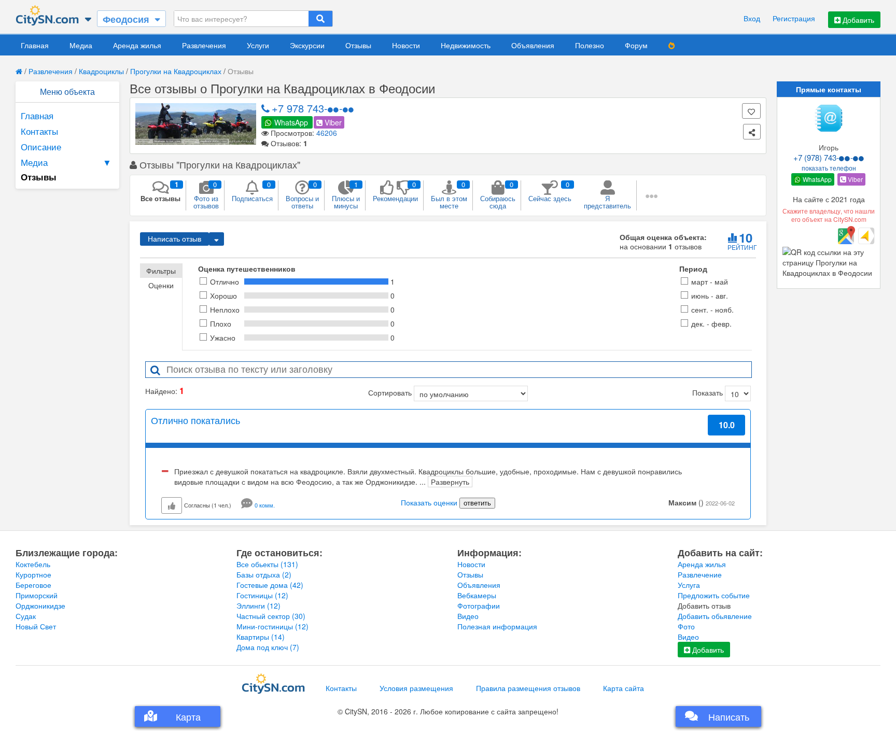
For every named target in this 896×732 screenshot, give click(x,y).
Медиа (80, 45)
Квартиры (260, 636)
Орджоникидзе (40, 605)
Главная (35, 45)
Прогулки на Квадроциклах (175, 71)
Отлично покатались (195, 420)
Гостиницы (262, 595)
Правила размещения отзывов (528, 688)
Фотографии (478, 605)
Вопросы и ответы (302, 194)
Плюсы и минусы (346, 194)
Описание (41, 146)
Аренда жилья (137, 45)
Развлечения (204, 45)
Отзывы (358, 45)
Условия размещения (416, 688)
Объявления (532, 45)
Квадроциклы (101, 71)
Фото (686, 626)
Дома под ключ (267, 647)
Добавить (857, 20)
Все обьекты (267, 564)
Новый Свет (36, 626)
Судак (26, 616)
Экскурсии (307, 45)
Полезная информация (497, 626)
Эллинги (258, 605)
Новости (406, 45)
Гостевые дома (269, 585)
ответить (477, 503)
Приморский (37, 595)
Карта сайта (623, 688)
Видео (468, 616)
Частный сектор (270, 616)
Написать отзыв (174, 239)
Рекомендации (395, 191)
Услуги (258, 45)
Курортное (33, 574)
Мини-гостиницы (272, 626)
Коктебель (33, 564)
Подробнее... (723, 450)
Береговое (33, 585)
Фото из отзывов (206, 194)
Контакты (39, 130)
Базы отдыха (263, 574)
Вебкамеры (476, 595)
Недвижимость (466, 45)
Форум (636, 45)
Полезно (589, 45)
